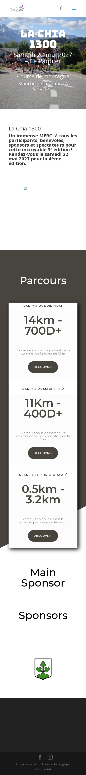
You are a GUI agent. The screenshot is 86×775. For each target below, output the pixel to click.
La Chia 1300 (43, 39)
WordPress (42, 764)
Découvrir (43, 367)
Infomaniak (43, 769)
